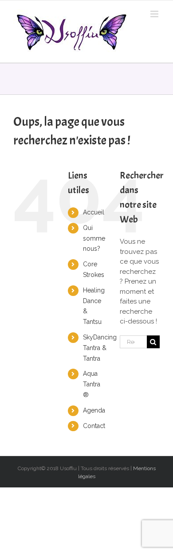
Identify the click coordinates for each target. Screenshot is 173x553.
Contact (94, 425)
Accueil (93, 212)
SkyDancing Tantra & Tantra (100, 348)
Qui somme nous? (94, 238)
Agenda (94, 410)
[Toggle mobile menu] (155, 14)
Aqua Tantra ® (91, 384)
